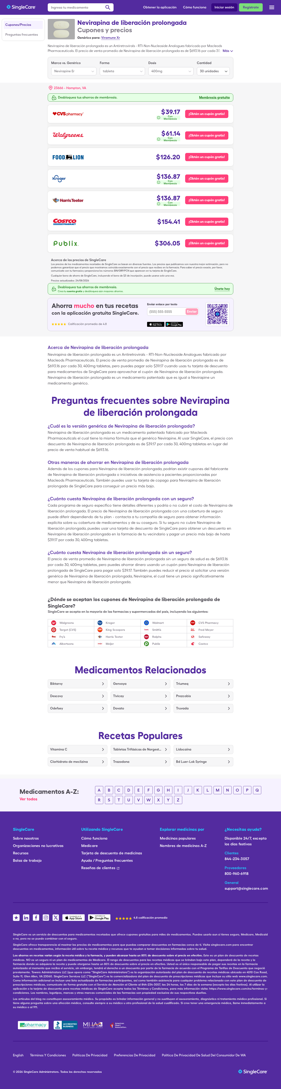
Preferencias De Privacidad (134, 1055)
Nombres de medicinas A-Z (183, 845)
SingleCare (31, 1071)
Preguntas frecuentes (21, 35)
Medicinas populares (178, 838)
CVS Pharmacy (208, 622)
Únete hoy (222, 289)
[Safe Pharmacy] (33, 1025)
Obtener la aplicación (159, 7)
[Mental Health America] (93, 1025)
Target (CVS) (67, 629)
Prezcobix (183, 696)
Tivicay (118, 696)
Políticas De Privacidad (89, 1055)
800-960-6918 (236, 873)
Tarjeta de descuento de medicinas (111, 853)
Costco (203, 643)
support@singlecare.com (246, 888)
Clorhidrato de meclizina (69, 762)
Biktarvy (56, 684)
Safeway (204, 636)
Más (226, 51)
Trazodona (121, 762)
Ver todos (28, 798)
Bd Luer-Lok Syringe (191, 762)
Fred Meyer (206, 629)
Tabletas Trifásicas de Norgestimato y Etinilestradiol (137, 749)
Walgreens (66, 622)
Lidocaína (183, 749)
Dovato (118, 708)
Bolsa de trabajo (27, 860)
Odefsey (56, 708)
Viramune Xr (110, 38)
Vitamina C (58, 749)
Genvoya (120, 684)
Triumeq (182, 684)
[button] (67, 88)
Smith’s (156, 629)
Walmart (158, 622)
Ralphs (156, 636)
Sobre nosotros (26, 838)
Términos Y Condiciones (48, 1055)
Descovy (56, 696)
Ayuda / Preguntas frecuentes (107, 860)
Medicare (89, 845)
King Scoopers (115, 629)
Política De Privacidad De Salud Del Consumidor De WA (204, 1055)
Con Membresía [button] (170, 117)
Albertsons (66, 643)
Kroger (110, 622)
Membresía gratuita (214, 97)
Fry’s (62, 636)
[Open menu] (271, 8)
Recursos (20, 853)
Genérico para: (88, 38)
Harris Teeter (114, 636)
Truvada (182, 708)
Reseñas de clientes (98, 868)
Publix (156, 643)
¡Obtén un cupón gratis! (207, 114)
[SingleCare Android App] (99, 917)
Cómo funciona (194, 7)
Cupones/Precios (18, 25)
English (18, 1055)
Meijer (110, 643)
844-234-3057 (237, 859)
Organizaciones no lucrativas (38, 845)
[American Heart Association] (119, 1025)
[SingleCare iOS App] (73, 917)
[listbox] (73, 68)
